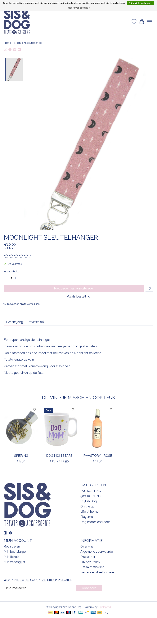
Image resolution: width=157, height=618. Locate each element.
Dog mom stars (59, 455)
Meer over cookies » (79, 8)
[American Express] (93, 612)
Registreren (12, 546)
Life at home (89, 511)
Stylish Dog (88, 501)
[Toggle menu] (149, 21)
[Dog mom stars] (59, 429)
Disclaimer (87, 557)
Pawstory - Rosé (97, 455)
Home (7, 42)
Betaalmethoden (92, 567)
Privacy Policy (90, 562)
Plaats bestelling (78, 296)
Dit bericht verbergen (140, 3)
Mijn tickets (12, 557)
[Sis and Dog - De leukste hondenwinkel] (17, 21)
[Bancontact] (87, 612)
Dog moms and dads (95, 522)
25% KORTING (90, 491)
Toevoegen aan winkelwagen (74, 288)
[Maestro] (68, 612)
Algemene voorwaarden (97, 551)
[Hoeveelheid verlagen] (7, 278)
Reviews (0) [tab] (36, 322)
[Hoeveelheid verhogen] (15, 278)
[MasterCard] (56, 612)
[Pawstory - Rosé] (97, 429)
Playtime (86, 517)
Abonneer (89, 588)
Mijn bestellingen (15, 551)
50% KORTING (90, 496)
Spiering (21, 455)
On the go (87, 506)
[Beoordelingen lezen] (16, 256)
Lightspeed (104, 606)
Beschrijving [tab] (14, 322)
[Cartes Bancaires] (80, 612)
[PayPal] (74, 612)
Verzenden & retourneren (97, 572)
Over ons (86, 546)
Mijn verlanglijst (14, 562)
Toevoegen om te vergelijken (23, 303)
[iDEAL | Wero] (50, 612)
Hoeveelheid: (11, 271)
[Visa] (62, 612)
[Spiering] (21, 429)
